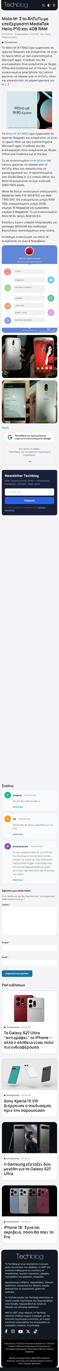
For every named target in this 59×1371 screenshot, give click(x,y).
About (27, 1358)
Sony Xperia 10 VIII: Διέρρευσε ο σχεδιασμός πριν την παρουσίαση (27, 1105)
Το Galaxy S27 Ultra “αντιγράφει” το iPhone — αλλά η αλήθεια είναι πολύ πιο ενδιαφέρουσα (29, 1040)
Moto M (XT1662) (17, 133)
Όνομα (6, 942)
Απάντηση (18, 807)
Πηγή (5, 427)
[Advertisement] (29, 650)
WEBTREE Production (41, 1358)
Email (5, 957)
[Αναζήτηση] (43, 5)
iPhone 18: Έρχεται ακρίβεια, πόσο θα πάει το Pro (29, 1232)
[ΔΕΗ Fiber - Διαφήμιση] (29, 110)
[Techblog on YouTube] (20, 1331)
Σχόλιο (6, 904)
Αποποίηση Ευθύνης (36, 1349)
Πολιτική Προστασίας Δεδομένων (31, 1343)
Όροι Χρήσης (9, 1343)
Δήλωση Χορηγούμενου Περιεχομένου (33, 1346)
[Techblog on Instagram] (13, 1331)
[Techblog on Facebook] (6, 1331)
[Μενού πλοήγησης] (54, 5)
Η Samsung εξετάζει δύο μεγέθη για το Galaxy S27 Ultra (27, 1168)
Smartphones (10, 42)
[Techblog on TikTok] (35, 1331)
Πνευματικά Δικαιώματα (16, 1349)
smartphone (38, 160)
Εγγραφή (29, 500)
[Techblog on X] (28, 1331)
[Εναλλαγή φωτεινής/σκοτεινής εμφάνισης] (49, 5)
